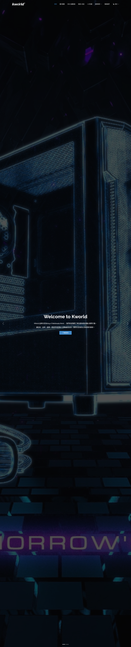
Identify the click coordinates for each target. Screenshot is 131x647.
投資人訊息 (81, 4)
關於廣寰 (62, 4)
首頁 (55, 4)
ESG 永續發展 (71, 4)
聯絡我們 (107, 4)
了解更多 (65, 333)
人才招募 (89, 4)
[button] (3, 323)
